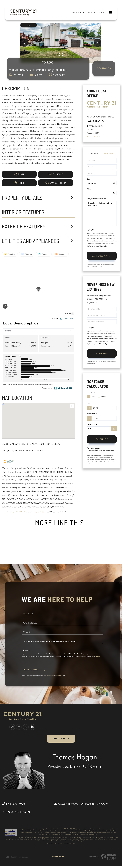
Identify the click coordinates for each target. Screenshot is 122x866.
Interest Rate (92, 424)
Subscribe (102, 353)
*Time (89, 189)
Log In (102, 13)
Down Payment (92, 414)
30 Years (93, 396)
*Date (88, 179)
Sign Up (91, 13)
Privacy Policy (103, 246)
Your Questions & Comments (96, 199)
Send (31, 671)
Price (89, 403)
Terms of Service (95, 266)
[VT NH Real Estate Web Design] (102, 857)
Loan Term (91, 393)
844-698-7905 (77, 13)
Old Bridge (34, 512)
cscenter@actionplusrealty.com (83, 803)
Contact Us (90, 136)
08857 (42, 512)
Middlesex (24, 512)
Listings (11, 512)
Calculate (102, 439)
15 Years (103, 396)
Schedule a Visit (109, 153)
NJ (17, 512)
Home (4, 512)
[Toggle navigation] (110, 12)
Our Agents (97, 136)
